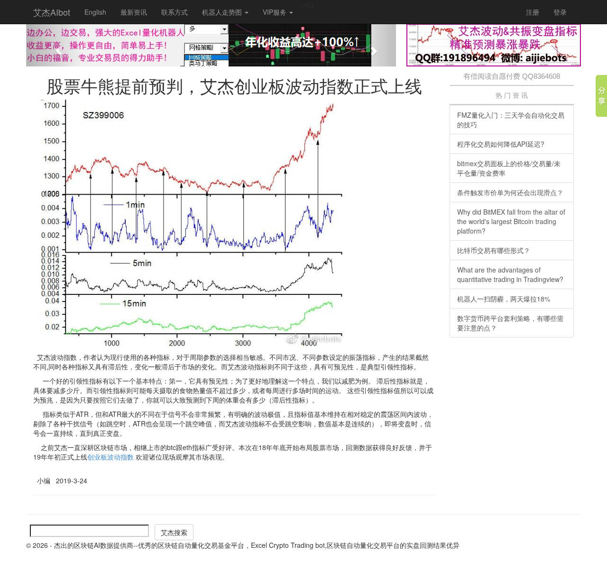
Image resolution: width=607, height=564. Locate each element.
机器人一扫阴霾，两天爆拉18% (503, 298)
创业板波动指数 (110, 456)
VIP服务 (275, 12)
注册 (532, 12)
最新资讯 (133, 12)
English (95, 12)
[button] (54, 45)
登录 (560, 12)
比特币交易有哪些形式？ (493, 250)
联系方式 (174, 12)
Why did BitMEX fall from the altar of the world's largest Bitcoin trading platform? (511, 221)
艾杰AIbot (51, 12)
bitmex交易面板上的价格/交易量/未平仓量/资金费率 (509, 168)
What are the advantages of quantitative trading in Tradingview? (510, 274)
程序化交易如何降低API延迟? (500, 144)
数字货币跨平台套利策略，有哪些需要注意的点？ (510, 322)
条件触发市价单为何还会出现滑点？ (510, 192)
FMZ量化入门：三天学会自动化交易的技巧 (510, 119)
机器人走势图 (223, 12)
